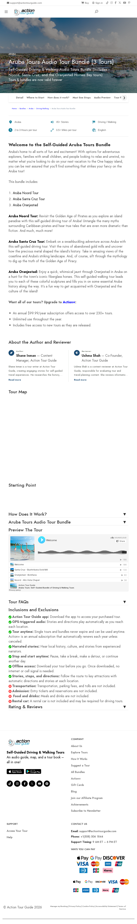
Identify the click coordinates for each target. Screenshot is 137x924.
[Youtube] (39, 784)
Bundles (23, 108)
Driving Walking (42, 108)
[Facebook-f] (25, 784)
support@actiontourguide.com (26, 3)
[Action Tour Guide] (24, 11)
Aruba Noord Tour (25, 193)
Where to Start (35, 97)
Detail (19, 97)
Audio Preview (102, 97)
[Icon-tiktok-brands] (10, 784)
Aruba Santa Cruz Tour (29, 199)
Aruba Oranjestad (25, 205)
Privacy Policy (75, 906)
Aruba (12, 54)
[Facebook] (115, 2)
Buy (87, 3)
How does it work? (58, 97)
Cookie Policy (88, 906)
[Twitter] (32, 784)
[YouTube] (124, 2)
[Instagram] (111, 2)
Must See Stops (82, 97)
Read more (15, 379)
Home (14, 108)
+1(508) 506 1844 (92, 837)
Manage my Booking (59, 906)
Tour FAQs (120, 97)
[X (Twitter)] (119, 2)
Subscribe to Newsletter (86, 811)
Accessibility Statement (106, 906)
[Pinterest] (129, 2)
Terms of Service (122, 907)
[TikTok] (107, 2)
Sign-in (99, 3)
